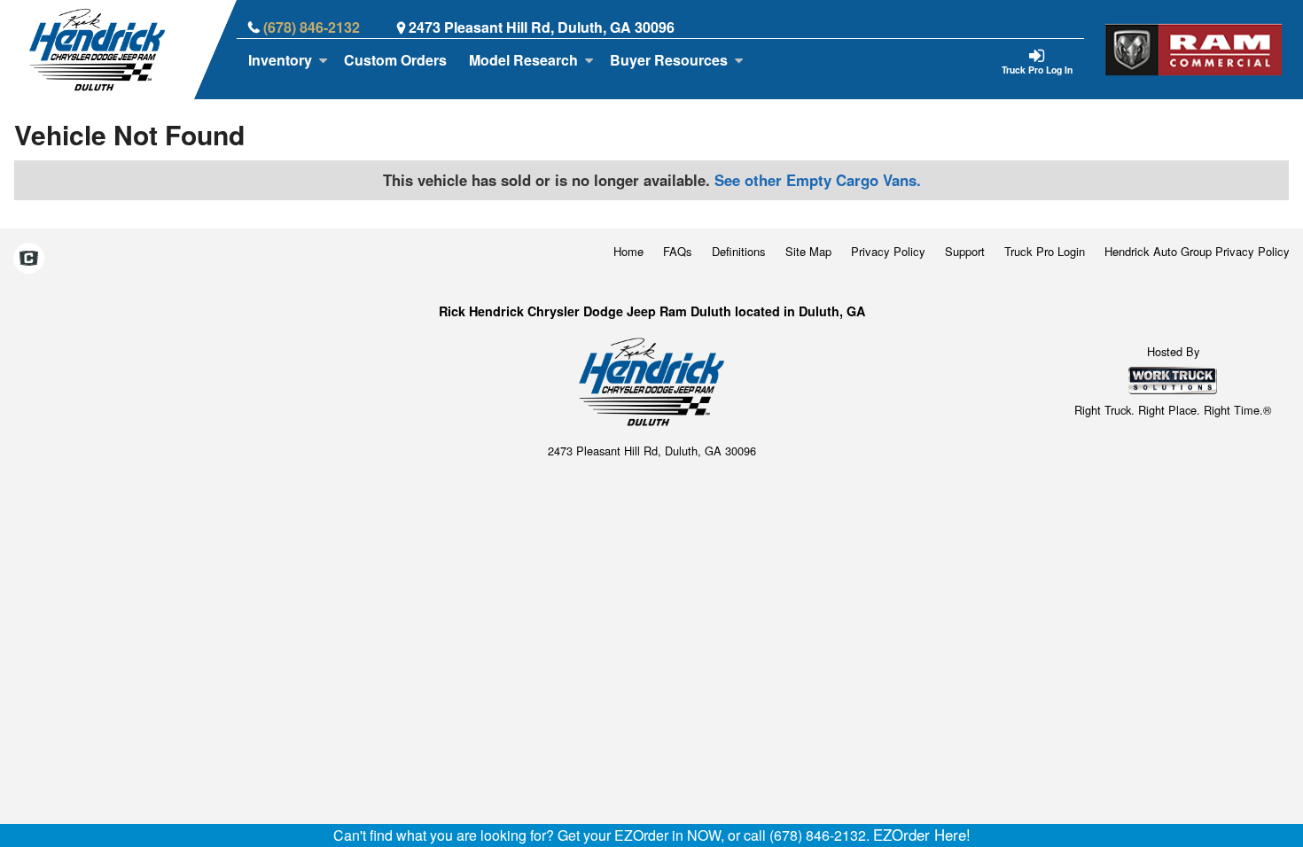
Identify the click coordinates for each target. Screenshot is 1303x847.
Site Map (808, 251)
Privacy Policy (888, 251)
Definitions (739, 251)
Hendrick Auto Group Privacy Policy (1197, 251)
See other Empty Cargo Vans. (817, 179)
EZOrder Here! (922, 834)
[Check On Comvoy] (28, 259)
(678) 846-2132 (311, 27)
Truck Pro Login (1044, 251)
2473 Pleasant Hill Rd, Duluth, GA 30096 (542, 27)
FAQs (677, 251)
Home (628, 251)
